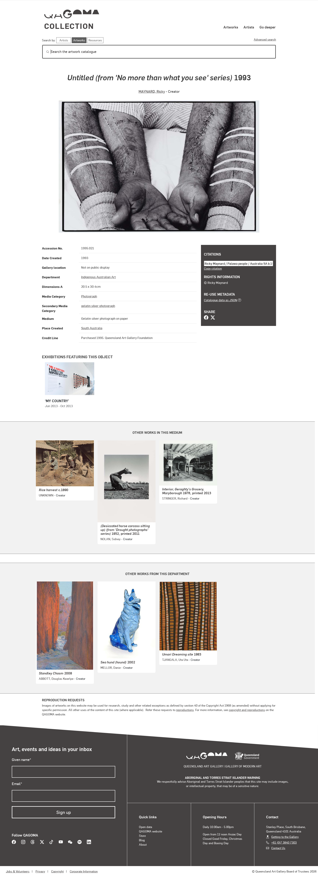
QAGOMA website (150, 831)
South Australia (91, 328)
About (143, 844)
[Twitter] (213, 318)
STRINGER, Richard (175, 498)
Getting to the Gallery (285, 837)
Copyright (57, 871)
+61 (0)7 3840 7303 (284, 842)
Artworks (230, 27)
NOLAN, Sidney (110, 539)
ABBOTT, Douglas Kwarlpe (56, 679)
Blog (142, 840)
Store (142, 836)
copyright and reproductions (247, 710)
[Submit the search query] (45, 52)
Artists (248, 27)
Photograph (89, 296)
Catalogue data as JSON (220, 300)
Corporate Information (84, 871)
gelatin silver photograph (98, 306)
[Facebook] (206, 318)
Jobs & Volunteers (17, 871)
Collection (69, 26)
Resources (95, 40)
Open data (145, 827)
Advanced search (265, 39)
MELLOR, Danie (110, 667)
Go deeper (267, 27)
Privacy (40, 871)
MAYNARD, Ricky (152, 91)
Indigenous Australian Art (98, 277)
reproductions (185, 710)
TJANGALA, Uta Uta (175, 660)
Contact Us (278, 848)
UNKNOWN (46, 495)
